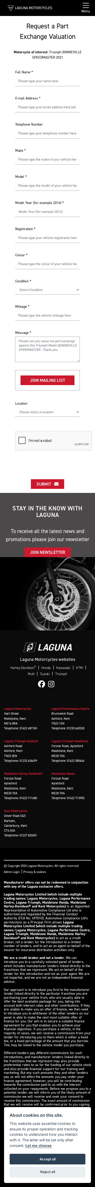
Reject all (47, 1172)
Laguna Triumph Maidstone (69, 741)
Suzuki (45, 674)
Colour (21, 255)
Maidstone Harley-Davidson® (23, 773)
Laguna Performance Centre (70, 709)
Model (21, 176)
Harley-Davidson (23, 667)
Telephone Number (29, 124)
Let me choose (38, 1145)
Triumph (61, 674)
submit (45, 484)
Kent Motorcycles (16, 811)
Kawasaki (63, 667)
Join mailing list (47, 380)
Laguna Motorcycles (33, 7)
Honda (46, 667)
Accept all (47, 1159)
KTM (79, 667)
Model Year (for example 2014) (39, 202)
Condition (23, 281)
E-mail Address (28, 98)
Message (23, 332)
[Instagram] (52, 684)
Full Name (24, 72)
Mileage (22, 306)
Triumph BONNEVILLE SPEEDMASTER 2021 (48, 55)
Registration (25, 229)
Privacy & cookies (34, 872)
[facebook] (43, 684)
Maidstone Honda (63, 773)
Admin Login (12, 872)
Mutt (31, 674)
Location (21, 403)
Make (20, 150)
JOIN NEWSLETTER (47, 552)
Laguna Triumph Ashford (21, 741)
